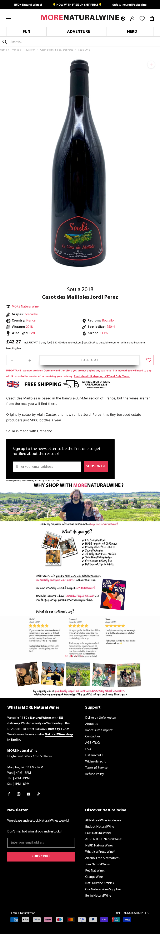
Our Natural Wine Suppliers (103, 889)
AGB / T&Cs (92, 743)
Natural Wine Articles (99, 883)
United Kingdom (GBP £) (131, 913)
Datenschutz (94, 755)
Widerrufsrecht (95, 761)
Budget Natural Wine (99, 827)
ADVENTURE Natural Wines (103, 839)
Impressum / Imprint (99, 730)
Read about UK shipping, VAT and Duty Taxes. (102, 376)
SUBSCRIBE (96, 466)
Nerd (132, 32)
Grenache (31, 314)
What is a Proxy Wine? (100, 852)
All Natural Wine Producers (103, 820)
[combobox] (35, 42)
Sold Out (89, 360)
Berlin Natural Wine (98, 895)
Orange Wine (94, 877)
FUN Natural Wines (98, 833)
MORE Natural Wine (25, 306)
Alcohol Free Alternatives (102, 858)
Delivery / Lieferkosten (100, 717)
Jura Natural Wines (97, 864)
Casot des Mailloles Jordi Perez (80, 297)
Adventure (78, 32)
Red (32, 333)
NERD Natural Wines (99, 845)
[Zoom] (151, 64)
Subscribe (40, 856)
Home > (5, 50)
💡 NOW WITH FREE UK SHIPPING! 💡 (77, 4)
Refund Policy (94, 774)
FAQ (88, 749)
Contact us (92, 736)
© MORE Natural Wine (22, 913)
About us (91, 724)
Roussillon (108, 320)
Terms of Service (96, 768)
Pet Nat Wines (95, 870)
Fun (26, 32)
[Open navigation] (8, 18)
